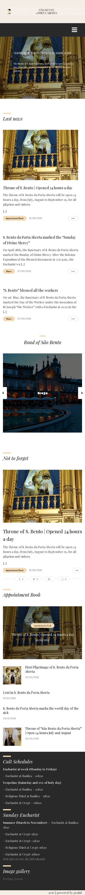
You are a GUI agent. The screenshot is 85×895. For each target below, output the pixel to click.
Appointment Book (15, 218)
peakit (78, 893)
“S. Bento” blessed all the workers (30, 290)
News (9, 271)
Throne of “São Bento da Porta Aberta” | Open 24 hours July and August (53, 730)
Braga (43, 393)
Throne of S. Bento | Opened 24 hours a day (42, 53)
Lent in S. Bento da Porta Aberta (26, 692)
